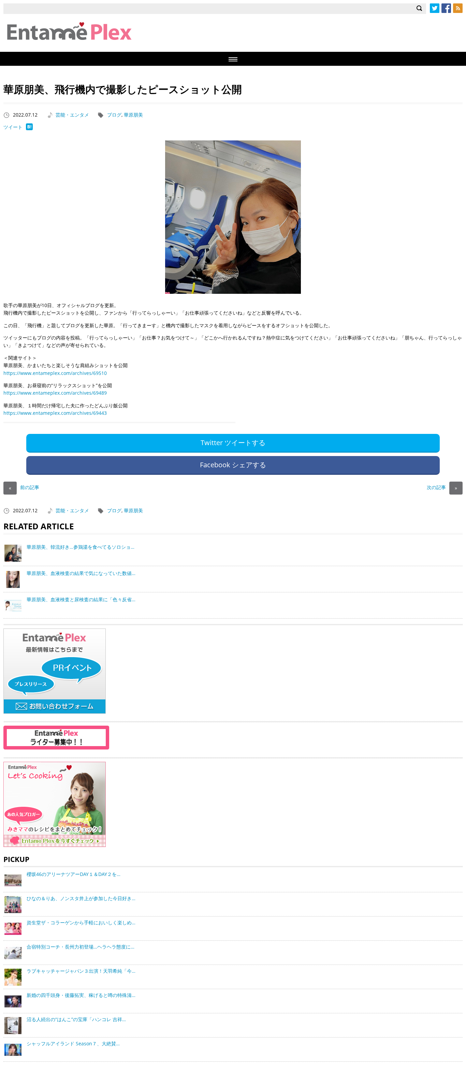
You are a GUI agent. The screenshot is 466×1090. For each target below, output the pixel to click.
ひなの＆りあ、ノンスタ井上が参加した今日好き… (81, 898)
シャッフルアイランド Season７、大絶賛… (73, 1043)
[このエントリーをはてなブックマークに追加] (29, 128)
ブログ (114, 114)
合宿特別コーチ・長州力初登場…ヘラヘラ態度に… (80, 946)
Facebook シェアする (233, 464)
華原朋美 (133, 114)
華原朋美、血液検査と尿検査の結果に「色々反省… (81, 599)
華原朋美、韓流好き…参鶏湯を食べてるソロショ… (80, 547)
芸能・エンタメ (72, 114)
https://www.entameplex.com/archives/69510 (55, 373)
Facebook (446, 8)
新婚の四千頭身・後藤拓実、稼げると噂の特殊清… (81, 995)
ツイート (13, 127)
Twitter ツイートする (233, 442)
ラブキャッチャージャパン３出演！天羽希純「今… (81, 971)
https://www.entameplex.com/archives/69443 (55, 413)
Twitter (434, 8)
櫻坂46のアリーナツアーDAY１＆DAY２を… (73, 874)
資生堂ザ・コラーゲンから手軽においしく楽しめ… (81, 922)
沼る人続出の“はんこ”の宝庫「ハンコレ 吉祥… (76, 1019)
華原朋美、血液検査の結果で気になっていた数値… (81, 573)
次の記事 (442, 487)
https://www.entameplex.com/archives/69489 (55, 393)
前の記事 (24, 487)
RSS (458, 8)
